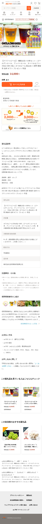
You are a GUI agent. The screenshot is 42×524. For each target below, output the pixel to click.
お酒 (18, 461)
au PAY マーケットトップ (21, 510)
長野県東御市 (9, 19)
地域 (21, 14)
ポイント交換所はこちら (22, 128)
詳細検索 (36, 8)
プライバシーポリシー (17, 495)
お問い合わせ (33, 505)
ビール (25, 461)
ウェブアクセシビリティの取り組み (15, 505)
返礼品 (4, 14)
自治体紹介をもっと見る (29, 323)
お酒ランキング (31, 472)
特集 (29, 14)
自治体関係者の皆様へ (17, 500)
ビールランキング (7, 474)
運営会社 (29, 495)
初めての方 (37, 14)
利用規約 (29, 500)
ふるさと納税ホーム (7, 461)
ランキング (12, 14)
